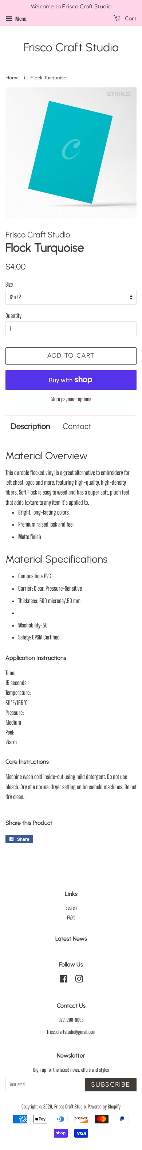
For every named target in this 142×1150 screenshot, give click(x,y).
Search (71, 908)
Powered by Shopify (104, 1107)
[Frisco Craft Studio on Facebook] (63, 980)
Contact (77, 426)
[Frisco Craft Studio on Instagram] (79, 980)
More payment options (71, 399)
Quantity (13, 315)
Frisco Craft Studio (71, 47)
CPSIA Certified (46, 637)
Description (30, 426)
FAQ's (71, 918)
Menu (20, 19)
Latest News (71, 938)
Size (9, 284)
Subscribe (110, 1085)
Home (12, 77)
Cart (130, 18)
